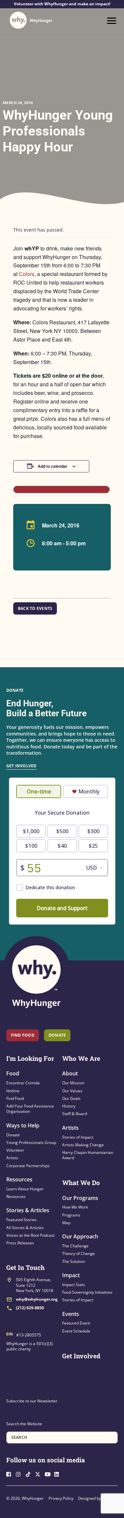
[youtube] (49, 1473)
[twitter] (39, 1473)
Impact (71, 1275)
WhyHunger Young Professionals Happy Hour (58, 131)
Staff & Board (74, 1113)
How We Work (75, 1207)
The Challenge (75, 1246)
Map (66, 1222)
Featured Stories (21, 1219)
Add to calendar (52, 466)
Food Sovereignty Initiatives (87, 1292)
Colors (26, 274)
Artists (12, 1158)
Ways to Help (22, 1125)
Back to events (35, 608)
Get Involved (21, 766)
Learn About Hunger (25, 1189)
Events (70, 1314)
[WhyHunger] (31, 20)
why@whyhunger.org (37, 1299)
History (68, 1106)
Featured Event (76, 1323)
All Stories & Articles (25, 1227)
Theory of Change (78, 1253)
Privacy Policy (61, 1498)
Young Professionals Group (31, 1142)
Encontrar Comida (23, 1083)
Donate (13, 1135)
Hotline (13, 1091)
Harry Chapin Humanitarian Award (87, 1155)
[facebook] (10, 1473)
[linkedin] (58, 1473)
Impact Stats (73, 1284)
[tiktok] (29, 1473)
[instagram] (20, 1473)
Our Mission (73, 1083)
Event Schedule (76, 1331)
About (70, 1073)
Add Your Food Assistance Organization (30, 1108)
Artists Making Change (83, 1145)
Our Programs (80, 1198)
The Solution (73, 1261)
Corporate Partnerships (28, 1165)
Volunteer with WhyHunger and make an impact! (62, 4)
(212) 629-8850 (30, 1308)
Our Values (72, 1091)
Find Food (22, 1035)
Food (12, 1073)
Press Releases (20, 1243)
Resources (19, 1179)
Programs (71, 1215)
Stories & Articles (27, 1210)
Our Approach (80, 1236)
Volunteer (15, 1150)
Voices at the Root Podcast (30, 1235)
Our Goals (71, 1098)
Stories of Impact (77, 1137)
